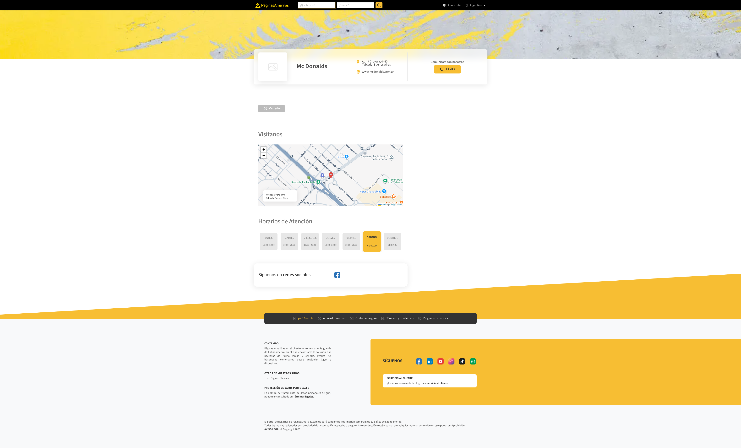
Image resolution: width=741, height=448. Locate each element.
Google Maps (395, 204)
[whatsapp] (473, 361)
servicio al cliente (437, 383)
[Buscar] (379, 5)
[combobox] (316, 5)
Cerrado (274, 108)
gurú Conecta (305, 318)
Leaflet (384, 204)
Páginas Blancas (280, 378)
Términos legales (303, 397)
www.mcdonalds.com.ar (378, 72)
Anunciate (454, 5)
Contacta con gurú (366, 318)
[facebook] (337, 275)
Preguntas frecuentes (435, 318)
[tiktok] (462, 361)
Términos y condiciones (400, 318)
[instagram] (451, 361)
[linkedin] (430, 361)
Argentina (476, 5)
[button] (331, 175)
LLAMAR (450, 69)
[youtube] (440, 361)
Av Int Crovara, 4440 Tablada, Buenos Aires (376, 63)
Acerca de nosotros (334, 318)
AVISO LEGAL (272, 429)
